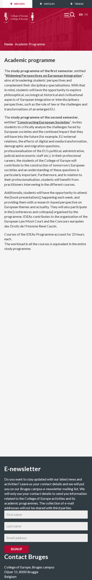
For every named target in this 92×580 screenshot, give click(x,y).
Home (8, 44)
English (81, 14)
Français (86, 14)
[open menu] (69, 14)
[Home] (19, 14)
